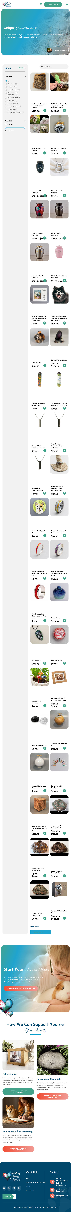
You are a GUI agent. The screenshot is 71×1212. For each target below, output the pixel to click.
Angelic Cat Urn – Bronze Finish (57, 872)
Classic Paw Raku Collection (37, 234)
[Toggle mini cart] (41, 4)
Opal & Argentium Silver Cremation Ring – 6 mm (59, 573)
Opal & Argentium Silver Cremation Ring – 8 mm (39, 616)
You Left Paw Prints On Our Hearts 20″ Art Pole (59, 404)
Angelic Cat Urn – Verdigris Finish (37, 914)
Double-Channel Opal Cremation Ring (58, 532)
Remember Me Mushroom (36, 702)
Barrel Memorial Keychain (56, 787)
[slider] (5, 128)
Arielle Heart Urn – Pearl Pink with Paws (39, 1042)
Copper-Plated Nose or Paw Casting (39, 954)
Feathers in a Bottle (57, 1128)
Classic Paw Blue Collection (37, 191)
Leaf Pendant (36, 660)
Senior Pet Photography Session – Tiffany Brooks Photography (59, 318)
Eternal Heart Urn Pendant (57, 191)
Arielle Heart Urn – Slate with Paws (57, 999)
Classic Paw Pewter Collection (38, 276)
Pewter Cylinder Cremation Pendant (38, 447)
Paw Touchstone (56, 660)
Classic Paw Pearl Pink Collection (58, 276)
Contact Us (54, 4)
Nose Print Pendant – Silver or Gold (58, 1082)
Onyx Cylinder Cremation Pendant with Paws (57, 446)
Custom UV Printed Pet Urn (59, 912)
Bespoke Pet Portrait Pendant (38, 149)
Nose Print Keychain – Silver (39, 1084)
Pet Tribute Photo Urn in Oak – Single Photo (58, 699)
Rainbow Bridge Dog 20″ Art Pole (38, 404)
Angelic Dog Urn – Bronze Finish (38, 869)
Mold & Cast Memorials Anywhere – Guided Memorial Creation (58, 105)
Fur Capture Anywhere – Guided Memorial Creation (39, 105)
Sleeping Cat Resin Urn (39, 745)
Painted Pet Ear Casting (59, 360)
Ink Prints (35, 1128)
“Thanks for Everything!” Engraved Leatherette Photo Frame (39, 318)
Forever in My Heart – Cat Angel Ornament (58, 957)
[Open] (67, 4)
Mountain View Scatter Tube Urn (58, 1042)
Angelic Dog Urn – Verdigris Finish (57, 827)
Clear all (21, 68)
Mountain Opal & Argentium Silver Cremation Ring (57, 488)
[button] (15, 76)
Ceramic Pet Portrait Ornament (38, 532)
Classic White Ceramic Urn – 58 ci (39, 787)
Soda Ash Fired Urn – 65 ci (59, 744)
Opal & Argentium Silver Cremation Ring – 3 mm (39, 573)
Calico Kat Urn (36, 363)
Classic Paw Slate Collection (56, 234)
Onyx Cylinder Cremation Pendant (38, 489)
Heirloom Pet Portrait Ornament (58, 149)
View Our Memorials (59, 50)
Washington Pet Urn (38, 1000)
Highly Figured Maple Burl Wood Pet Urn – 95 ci (39, 828)
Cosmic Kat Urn (56, 618)
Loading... (38, 1144)
